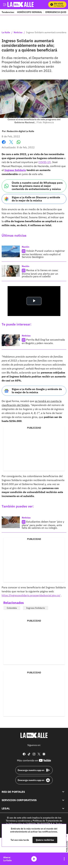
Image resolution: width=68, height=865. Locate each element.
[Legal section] (63, 808)
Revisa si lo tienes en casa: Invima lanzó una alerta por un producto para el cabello (40, 273)
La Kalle (6, 32)
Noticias (18, 32)
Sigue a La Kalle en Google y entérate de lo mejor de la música (37, 390)
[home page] (34, 735)
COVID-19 (44, 162)
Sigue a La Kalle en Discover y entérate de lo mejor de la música (36, 199)
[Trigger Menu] (4, 4)
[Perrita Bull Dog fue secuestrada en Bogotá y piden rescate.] (11, 340)
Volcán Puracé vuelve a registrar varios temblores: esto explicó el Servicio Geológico (43, 254)
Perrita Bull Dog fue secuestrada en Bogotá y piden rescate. (43, 341)
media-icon (34, 859)
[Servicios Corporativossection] (63, 800)
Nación (25, 246)
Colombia (12, 607)
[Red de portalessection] (63, 791)
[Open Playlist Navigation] (64, 859)
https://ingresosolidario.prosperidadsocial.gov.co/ (31, 595)
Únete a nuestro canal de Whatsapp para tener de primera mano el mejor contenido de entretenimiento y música (37, 186)
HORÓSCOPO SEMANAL (29, 12)
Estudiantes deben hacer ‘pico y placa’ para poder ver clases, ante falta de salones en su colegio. (43, 524)
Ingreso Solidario (15, 170)
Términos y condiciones (18, 820)
